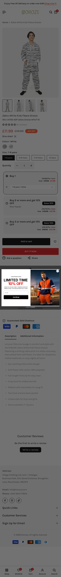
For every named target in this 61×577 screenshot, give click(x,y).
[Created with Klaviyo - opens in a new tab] (30, 307)
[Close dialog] (57, 271)
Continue (16, 297)
